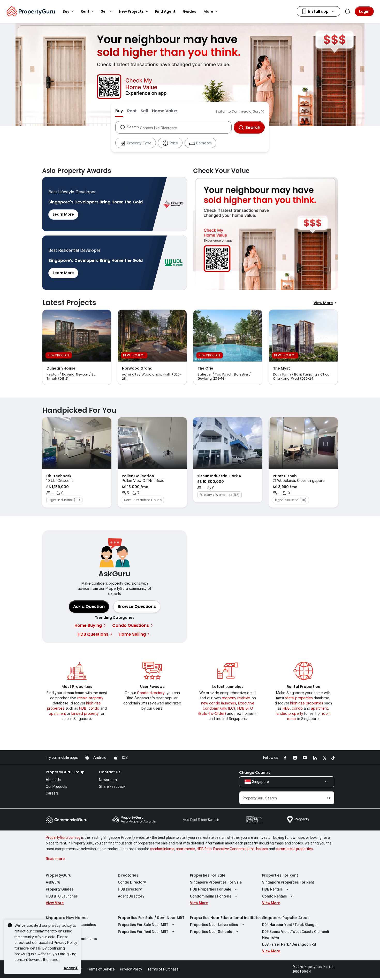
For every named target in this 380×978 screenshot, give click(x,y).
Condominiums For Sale (210, 896)
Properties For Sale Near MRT (143, 925)
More (208, 11)
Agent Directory (131, 896)
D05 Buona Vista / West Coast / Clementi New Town (295, 934)
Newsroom (108, 780)
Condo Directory (132, 882)
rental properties (299, 698)
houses (262, 849)
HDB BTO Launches (62, 896)
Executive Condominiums (234, 849)
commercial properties (294, 849)
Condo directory (150, 692)
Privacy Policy (65, 942)
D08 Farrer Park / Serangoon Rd (289, 944)
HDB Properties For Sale (210, 889)
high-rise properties (306, 703)
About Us (53, 780)
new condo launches (218, 703)
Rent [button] (85, 11)
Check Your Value (265, 233)
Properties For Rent (280, 875)
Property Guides (59, 889)
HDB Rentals (272, 889)
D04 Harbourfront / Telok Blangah (290, 925)
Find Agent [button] (165, 11)
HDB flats (204, 849)
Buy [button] (66, 11)
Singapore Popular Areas (285, 917)
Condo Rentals (274, 896)
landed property (85, 713)
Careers (52, 793)
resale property (90, 698)
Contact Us (109, 772)
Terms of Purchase (163, 969)
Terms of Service (101, 969)
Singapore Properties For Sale (216, 882)
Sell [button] (104, 11)
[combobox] (179, 127)
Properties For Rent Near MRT (143, 932)
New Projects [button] (131, 11)
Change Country (254, 772)
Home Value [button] (164, 111)
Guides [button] (189, 11)
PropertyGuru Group (65, 772)
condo (93, 708)
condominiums (162, 849)
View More (323, 302)
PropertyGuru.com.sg (63, 837)
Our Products (56, 786)
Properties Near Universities (214, 925)
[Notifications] (347, 11)
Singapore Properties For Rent (288, 882)
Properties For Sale (207, 875)
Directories (128, 875)
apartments (185, 849)
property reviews (236, 698)
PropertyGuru (58, 875)
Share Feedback (112, 786)
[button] (136, 606)
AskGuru (53, 882)
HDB (83, 708)
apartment (57, 713)
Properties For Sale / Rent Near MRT (151, 917)
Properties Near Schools (211, 932)
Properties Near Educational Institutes (226, 917)
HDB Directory (130, 889)
